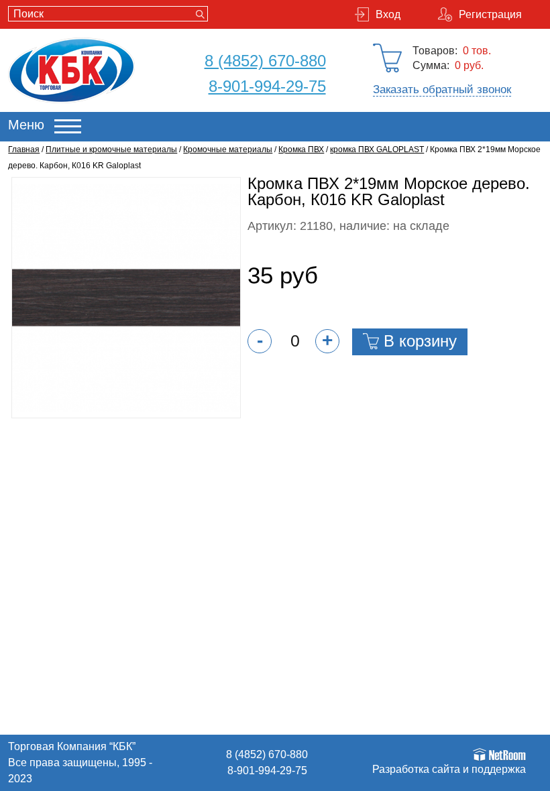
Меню (26, 124)
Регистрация (490, 14)
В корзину (420, 341)
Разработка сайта (416, 769)
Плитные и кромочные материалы (111, 149)
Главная (24, 149)
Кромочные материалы (227, 149)
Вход (388, 14)
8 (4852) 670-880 (265, 61)
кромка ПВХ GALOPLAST (377, 149)
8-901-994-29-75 (267, 86)
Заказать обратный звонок (442, 89)
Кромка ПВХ (301, 149)
